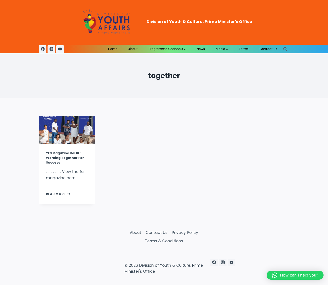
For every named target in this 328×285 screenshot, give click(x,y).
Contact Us (268, 49)
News (201, 49)
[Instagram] (51, 49)
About (133, 49)
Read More (58, 194)
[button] (295, 275)
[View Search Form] (285, 49)
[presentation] (67, 130)
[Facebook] (42, 49)
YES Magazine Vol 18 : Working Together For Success (65, 158)
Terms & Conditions (164, 241)
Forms (244, 49)
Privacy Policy (185, 232)
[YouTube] (60, 49)
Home (113, 49)
